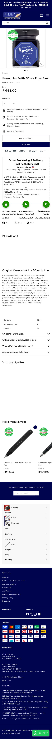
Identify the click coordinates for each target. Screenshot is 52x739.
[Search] (47, 23)
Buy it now (26, 145)
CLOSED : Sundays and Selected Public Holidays (20, 719)
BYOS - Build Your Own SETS (13, 581)
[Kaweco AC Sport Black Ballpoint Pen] (20, 451)
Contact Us (6, 587)
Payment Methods (9, 584)
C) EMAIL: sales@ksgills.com (13, 677)
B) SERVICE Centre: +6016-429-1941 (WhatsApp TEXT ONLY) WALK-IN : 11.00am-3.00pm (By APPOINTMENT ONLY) (23, 668)
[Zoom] (41, 63)
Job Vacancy (7, 591)
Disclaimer (6, 601)
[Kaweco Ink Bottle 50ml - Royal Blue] (26, 249)
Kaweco (21, 421)
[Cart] (41, 15)
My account (6, 680)
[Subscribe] (37, 493)
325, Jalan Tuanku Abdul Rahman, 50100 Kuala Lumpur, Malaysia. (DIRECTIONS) (23, 697)
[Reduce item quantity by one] (4, 103)
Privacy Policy (7, 598)
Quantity (6, 98)
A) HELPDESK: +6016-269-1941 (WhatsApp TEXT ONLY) (11, 656)
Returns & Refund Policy (11, 594)
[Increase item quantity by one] (14, 103)
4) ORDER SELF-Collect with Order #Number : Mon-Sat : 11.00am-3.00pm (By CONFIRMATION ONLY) (24, 714)
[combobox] (26, 23)
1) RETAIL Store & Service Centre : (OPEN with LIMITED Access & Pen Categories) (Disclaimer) (23, 692)
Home (4, 73)
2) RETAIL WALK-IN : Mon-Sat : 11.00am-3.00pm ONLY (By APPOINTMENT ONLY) (25, 703)
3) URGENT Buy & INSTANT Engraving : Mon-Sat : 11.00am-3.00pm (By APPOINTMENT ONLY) (25, 709)
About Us (5, 577)
